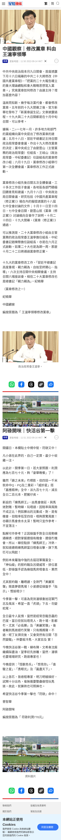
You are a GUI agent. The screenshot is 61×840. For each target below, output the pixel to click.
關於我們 (7, 811)
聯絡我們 (7, 805)
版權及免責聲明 (38, 805)
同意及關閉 (47, 827)
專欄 (5, 61)
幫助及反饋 (36, 811)
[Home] (15, 3)
